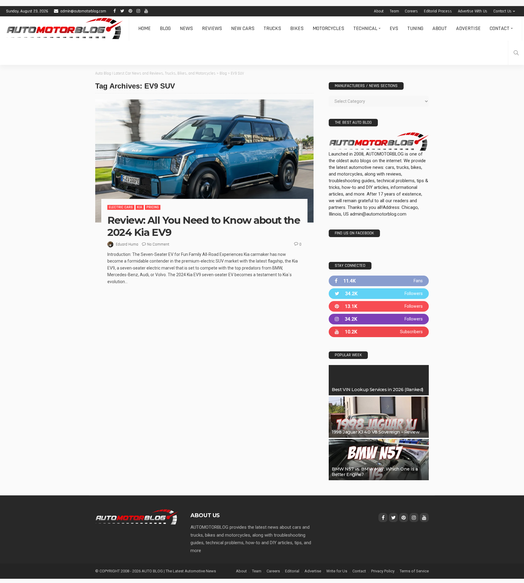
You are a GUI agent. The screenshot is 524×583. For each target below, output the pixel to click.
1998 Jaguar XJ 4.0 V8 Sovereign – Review (375, 432)
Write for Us (336, 571)
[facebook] (379, 281)
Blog (165, 28)
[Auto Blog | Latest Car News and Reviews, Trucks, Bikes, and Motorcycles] (136, 516)
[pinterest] (379, 306)
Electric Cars (121, 207)
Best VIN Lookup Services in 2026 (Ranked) (377, 389)
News (186, 28)
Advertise (468, 28)
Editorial (292, 571)
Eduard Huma (127, 244)
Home (144, 28)
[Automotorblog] (64, 28)
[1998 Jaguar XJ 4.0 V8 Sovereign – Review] (379, 417)
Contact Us (502, 11)
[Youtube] (379, 332)
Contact (499, 28)
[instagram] (379, 319)
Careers (411, 11)
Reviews (212, 28)
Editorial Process (438, 11)
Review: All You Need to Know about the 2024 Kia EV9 (203, 226)
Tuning (415, 28)
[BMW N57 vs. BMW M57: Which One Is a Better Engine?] (379, 459)
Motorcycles (328, 28)
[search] (516, 53)
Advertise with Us (473, 11)
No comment (158, 244)
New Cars (242, 28)
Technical (365, 28)
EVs (394, 28)
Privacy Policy (383, 571)
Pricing (152, 207)
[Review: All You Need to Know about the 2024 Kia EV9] (204, 161)
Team (394, 11)
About (379, 11)
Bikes (297, 28)
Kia (139, 207)
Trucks (272, 28)
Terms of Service (414, 571)
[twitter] (379, 293)
